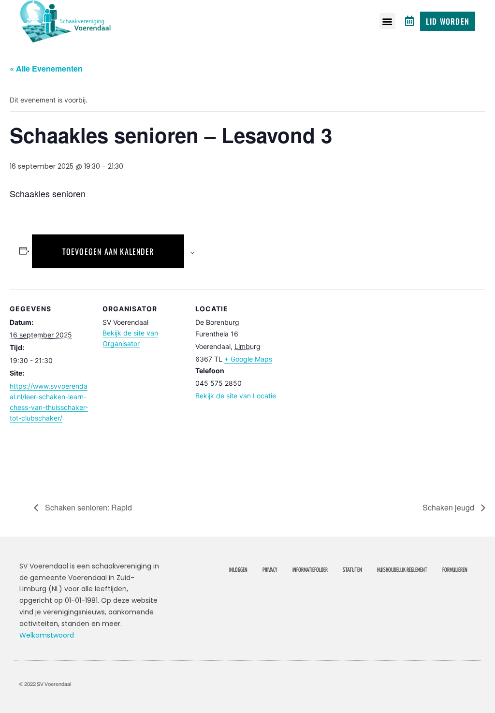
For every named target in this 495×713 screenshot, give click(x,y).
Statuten (352, 570)
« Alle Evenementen (46, 68)
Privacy (269, 570)
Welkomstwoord (46, 635)
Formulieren (454, 570)
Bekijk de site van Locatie (235, 396)
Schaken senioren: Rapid (87, 507)
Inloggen (238, 570)
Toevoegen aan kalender (108, 251)
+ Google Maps (248, 359)
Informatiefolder (310, 570)
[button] (387, 21)
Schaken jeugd (449, 507)
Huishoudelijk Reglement (402, 570)
